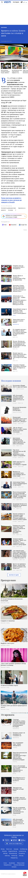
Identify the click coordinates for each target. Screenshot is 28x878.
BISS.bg (5, 853)
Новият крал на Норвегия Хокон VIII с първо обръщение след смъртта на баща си (20, 356)
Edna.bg (21, 855)
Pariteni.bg (14, 855)
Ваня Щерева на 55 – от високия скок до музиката (19, 779)
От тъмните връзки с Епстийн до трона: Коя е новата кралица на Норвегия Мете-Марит (20, 332)
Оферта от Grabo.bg (17, 412)
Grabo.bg (7, 855)
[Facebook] (14, 869)
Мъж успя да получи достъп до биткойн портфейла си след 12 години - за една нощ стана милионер (19, 495)
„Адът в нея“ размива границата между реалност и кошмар (13, 664)
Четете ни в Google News (15, 843)
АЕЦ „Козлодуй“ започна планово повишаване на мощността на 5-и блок (18, 398)
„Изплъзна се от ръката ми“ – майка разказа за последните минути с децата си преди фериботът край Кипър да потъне (19, 300)
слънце (11, 210)
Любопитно (15, 477)
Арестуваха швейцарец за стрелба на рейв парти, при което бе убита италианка (19, 441)
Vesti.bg (7, 2)
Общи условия (20, 863)
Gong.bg (16, 849)
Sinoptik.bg (22, 853)
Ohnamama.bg (13, 853)
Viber (5, 224)
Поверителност (8, 865)
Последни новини (11, 381)
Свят (14, 388)
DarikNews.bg (23, 849)
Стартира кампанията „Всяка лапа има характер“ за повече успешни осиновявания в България (19, 723)
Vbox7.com (9, 849)
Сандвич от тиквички (8, 621)
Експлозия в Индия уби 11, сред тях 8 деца (20, 386)
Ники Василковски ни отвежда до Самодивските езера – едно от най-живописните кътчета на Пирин (20, 756)
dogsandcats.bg (16, 324)
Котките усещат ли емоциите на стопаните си (19, 734)
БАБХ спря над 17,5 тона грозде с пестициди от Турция (19, 463)
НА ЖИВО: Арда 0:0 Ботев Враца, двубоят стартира (19, 799)
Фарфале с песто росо (7, 643)
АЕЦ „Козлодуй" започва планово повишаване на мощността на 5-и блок (18, 822)
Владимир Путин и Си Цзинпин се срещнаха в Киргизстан (20, 505)
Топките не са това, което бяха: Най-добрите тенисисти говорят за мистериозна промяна (19, 529)
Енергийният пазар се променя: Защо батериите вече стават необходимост (20, 311)
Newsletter (13, 224)
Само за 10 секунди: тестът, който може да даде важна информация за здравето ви (20, 768)
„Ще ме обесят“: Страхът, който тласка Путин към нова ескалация (20, 430)
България (4, 27)
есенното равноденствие (9, 208)
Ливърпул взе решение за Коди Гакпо (18, 789)
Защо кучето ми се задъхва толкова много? (19, 321)
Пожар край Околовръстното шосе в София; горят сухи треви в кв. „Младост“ (20, 419)
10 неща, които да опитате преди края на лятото (14, 706)
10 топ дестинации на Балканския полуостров (11, 599)
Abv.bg (2, 849)
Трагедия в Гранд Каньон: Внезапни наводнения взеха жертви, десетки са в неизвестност (19, 288)
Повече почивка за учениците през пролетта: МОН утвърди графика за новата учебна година (20, 516)
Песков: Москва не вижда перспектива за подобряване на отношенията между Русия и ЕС (19, 344)
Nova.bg (4, 851)
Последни (16, 2)
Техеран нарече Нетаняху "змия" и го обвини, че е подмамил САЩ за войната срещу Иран (19, 541)
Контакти (14, 867)
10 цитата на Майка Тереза (9, 685)
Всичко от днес (14, 575)
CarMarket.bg (22, 851)
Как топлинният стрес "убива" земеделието (18, 744)
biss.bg (14, 315)
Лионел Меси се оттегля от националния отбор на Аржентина (19, 278)
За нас (5, 863)
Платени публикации (19, 865)
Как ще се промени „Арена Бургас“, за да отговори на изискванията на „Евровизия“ (19, 810)
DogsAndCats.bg (12, 851)
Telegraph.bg (14, 858)
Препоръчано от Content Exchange (18, 712)
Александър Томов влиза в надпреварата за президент (20, 483)
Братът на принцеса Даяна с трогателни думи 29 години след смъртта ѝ (19, 566)
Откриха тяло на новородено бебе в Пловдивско (18, 267)
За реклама (12, 863)
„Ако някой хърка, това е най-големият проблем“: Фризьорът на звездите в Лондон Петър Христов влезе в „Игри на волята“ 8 (20, 554)
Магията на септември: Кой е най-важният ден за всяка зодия (19, 474)
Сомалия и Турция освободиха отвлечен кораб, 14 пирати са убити (19, 367)
